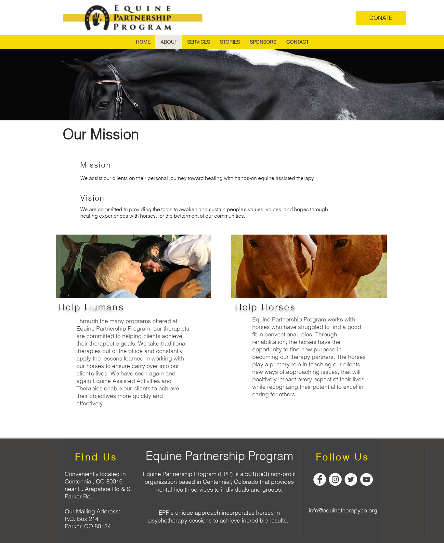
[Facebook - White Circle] (319, 479)
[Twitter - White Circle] (351, 479)
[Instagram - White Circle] (335, 479)
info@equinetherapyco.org (343, 510)
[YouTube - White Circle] (366, 479)
